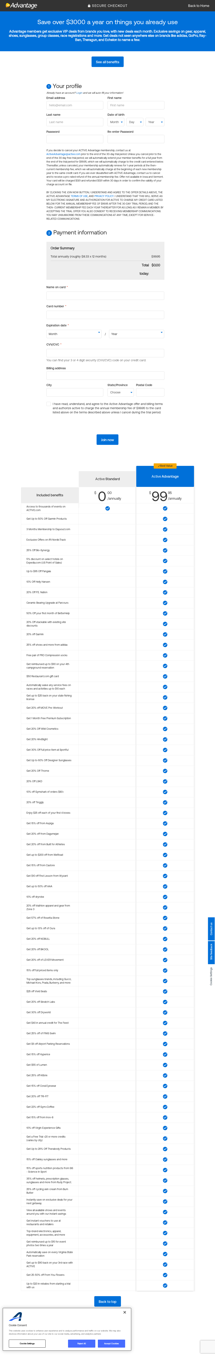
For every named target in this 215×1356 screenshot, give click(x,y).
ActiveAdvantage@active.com (63, 154)
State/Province (118, 385)
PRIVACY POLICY (104, 196)
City (49, 385)
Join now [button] (107, 440)
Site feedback (211, 952)
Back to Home (198, 6)
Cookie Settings (211, 976)
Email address (55, 98)
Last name (53, 114)
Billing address (56, 368)
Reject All (81, 1343)
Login (79, 92)
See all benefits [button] (107, 62)
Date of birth (116, 114)
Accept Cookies (111, 1343)
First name (115, 98)
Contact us (211, 929)
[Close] (124, 1312)
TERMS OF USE (79, 196)
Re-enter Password (120, 131)
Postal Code (144, 385)
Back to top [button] (108, 1301)
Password (52, 131)
